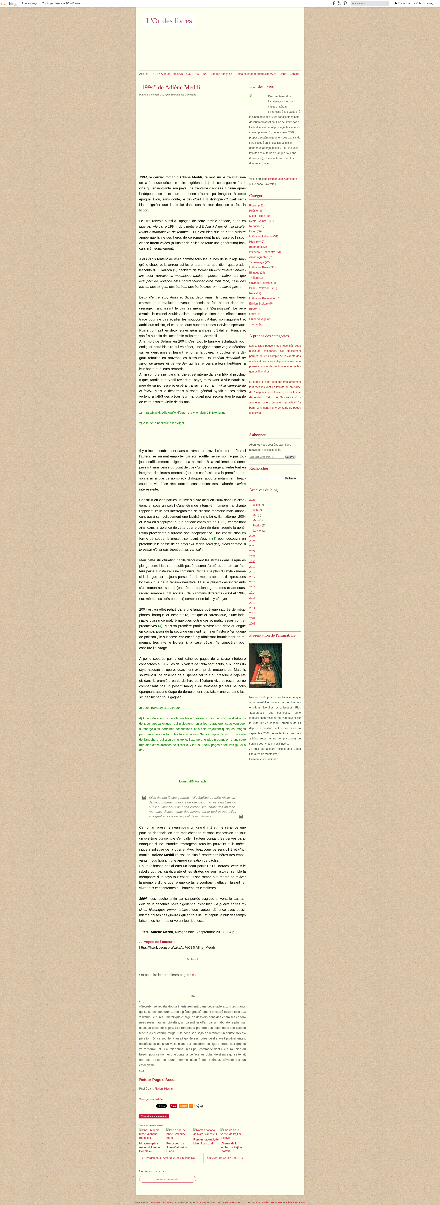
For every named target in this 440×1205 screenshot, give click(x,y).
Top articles (201, 1202)
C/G (188, 73)
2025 (252, 535)
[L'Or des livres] (257, 102)
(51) (263, 236)
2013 (252, 597)
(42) (256, 241)
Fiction (159, 1088)
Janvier (257, 530)
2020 (252, 561)
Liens (282, 73)
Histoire (169, 1088)
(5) (261, 303)
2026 (252, 499)
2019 (252, 566)
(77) (261, 221)
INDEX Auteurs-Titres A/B (167, 73)
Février (257, 525)
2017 (252, 577)
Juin (255, 510)
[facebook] (334, 3)
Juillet (256, 504)
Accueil (143, 73)
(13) (263, 288)
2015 (252, 587)
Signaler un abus (229, 1202)
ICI (194, 975)
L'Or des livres (169, 20)
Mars (256, 520)
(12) (255, 293)
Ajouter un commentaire (167, 1179)
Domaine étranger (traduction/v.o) (255, 73)
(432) (257, 205)
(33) (265, 251)
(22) (259, 262)
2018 (252, 571)
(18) (256, 277)
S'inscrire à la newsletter (154, 1116)
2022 (252, 551)
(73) (256, 226)
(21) (262, 267)
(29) (261, 257)
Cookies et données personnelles (266, 1202)
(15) (262, 282)
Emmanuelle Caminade (282, 178)
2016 (252, 582)
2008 (252, 623)
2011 (252, 608)
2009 (252, 618)
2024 (252, 541)
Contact (294, 73)
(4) (255, 308)
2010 (252, 613)
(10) (264, 298)
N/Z (205, 73)
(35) (258, 246)
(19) (257, 272)
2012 (252, 602)
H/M (197, 73)
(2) (260, 319)
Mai (255, 515)
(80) (260, 215)
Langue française (221, 73)
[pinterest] (345, 3)
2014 (252, 592)
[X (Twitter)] (339, 3)
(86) (256, 210)
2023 (252, 546)
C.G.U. (244, 1202)
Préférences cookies (295, 1202)
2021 (252, 556)
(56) (255, 231)
